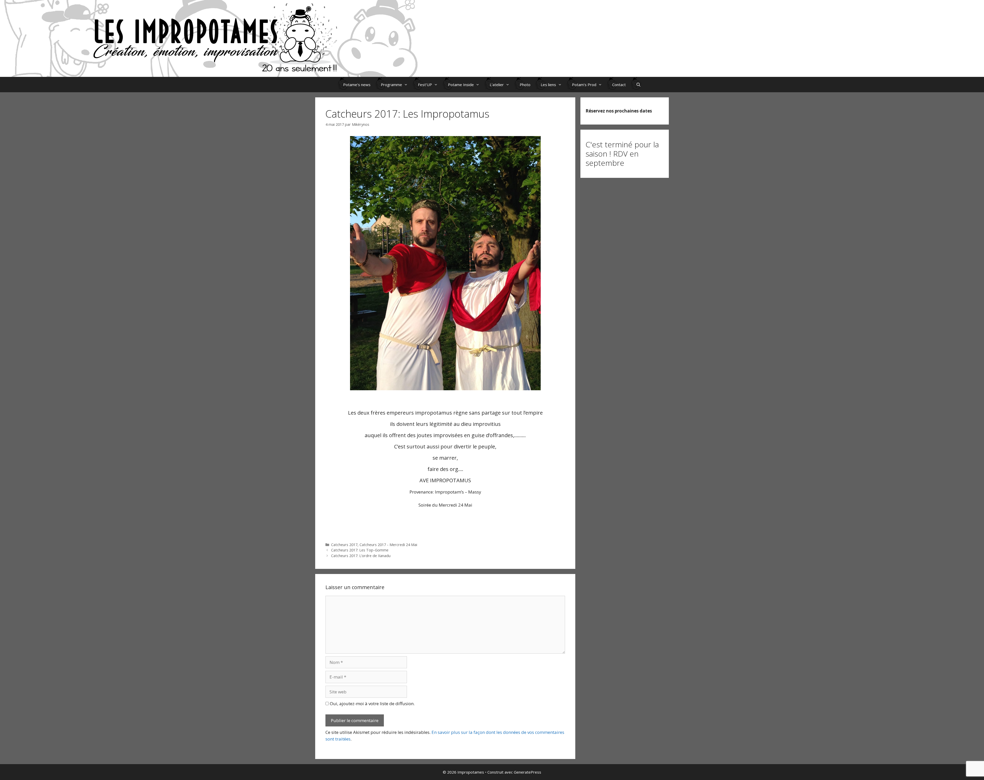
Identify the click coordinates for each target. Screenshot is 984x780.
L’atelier (497, 84)
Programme (391, 84)
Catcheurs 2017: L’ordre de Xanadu (361, 555)
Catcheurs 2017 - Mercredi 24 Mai (388, 544)
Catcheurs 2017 (344, 544)
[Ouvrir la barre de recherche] (638, 84)
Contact (619, 84)
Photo (525, 84)
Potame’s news (357, 84)
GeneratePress (527, 772)
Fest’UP (425, 84)
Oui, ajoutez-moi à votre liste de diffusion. (372, 703)
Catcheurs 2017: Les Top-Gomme (359, 550)
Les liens (548, 84)
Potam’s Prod (584, 84)
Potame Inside (461, 84)
